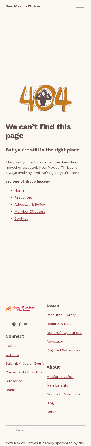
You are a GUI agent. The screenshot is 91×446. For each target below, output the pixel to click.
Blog (50, 403)
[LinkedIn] (25, 324)
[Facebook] (19, 324)
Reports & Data (59, 324)
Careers (12, 354)
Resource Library (61, 315)
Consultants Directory (24, 372)
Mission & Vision (60, 376)
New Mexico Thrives (23, 6)
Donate (11, 390)
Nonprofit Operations (64, 332)
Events (11, 346)
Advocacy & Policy (29, 204)
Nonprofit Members (63, 394)
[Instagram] (14, 324)
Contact (21, 218)
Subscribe (14, 381)
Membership (57, 385)
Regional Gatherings (63, 350)
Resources (23, 197)
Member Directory (29, 211)
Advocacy (55, 341)
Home (19, 190)
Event (39, 363)
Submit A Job (17, 363)
